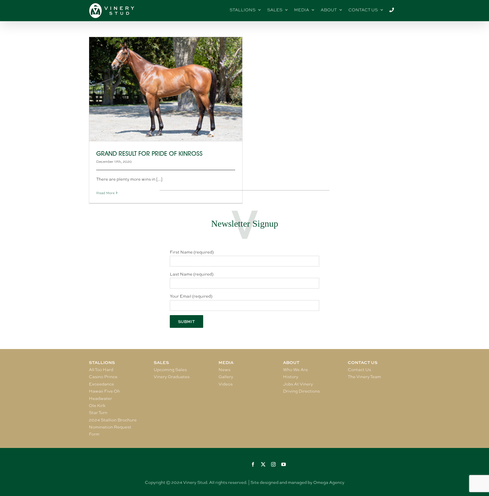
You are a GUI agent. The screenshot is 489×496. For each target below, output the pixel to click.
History (290, 377)
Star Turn (98, 412)
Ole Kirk (97, 405)
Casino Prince (103, 377)
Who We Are (295, 369)
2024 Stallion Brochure (113, 420)
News (224, 369)
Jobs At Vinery (298, 384)
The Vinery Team (364, 377)
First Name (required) (192, 252)
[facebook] (253, 464)
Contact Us (359, 369)
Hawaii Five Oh (104, 391)
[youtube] (283, 464)
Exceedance (101, 384)
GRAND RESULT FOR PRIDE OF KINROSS (149, 153)
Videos (225, 384)
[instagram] (273, 464)
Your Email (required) (191, 296)
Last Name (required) (191, 274)
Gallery (225, 377)
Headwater (100, 398)
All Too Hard (101, 369)
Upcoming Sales (170, 369)
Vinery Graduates (172, 377)
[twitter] (263, 464)
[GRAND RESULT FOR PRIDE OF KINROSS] (165, 89)
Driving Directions (301, 391)
